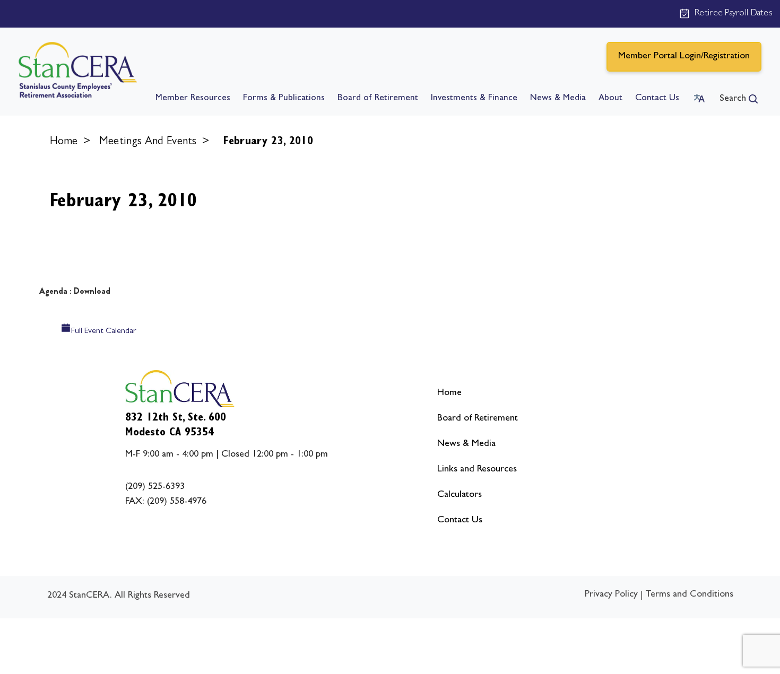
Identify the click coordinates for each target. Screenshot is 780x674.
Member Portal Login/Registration (684, 57)
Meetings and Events (148, 142)
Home (64, 142)
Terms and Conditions (689, 595)
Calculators (459, 495)
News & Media (558, 98)
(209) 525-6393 (155, 487)
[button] (739, 99)
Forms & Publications (284, 98)
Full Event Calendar (103, 331)
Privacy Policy (611, 595)
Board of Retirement (377, 98)
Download (92, 291)
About (610, 98)
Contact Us (657, 98)
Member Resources (192, 98)
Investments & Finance (474, 98)
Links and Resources (477, 470)
